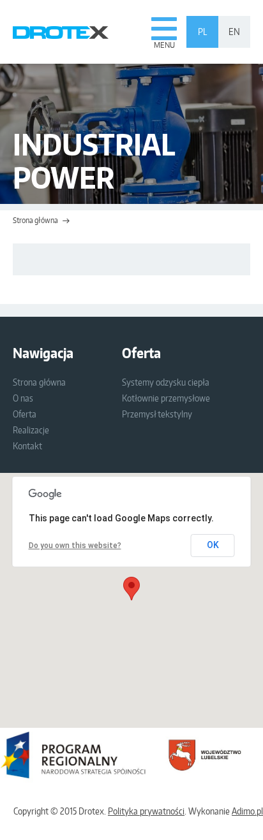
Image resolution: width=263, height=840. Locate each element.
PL (202, 31)
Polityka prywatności (146, 811)
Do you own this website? (75, 545)
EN (234, 31)
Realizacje (31, 429)
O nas (23, 398)
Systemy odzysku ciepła (165, 382)
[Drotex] (61, 32)
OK (213, 545)
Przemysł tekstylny (157, 414)
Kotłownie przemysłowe (166, 398)
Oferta (24, 414)
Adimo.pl (247, 811)
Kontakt (27, 445)
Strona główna (35, 220)
